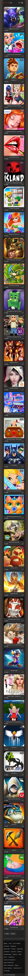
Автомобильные (7, 954)
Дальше (13, 933)
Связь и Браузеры (8, 968)
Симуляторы (20, 949)
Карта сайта (12, 974)
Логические (6, 946)
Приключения (7, 949)
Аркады (5, 943)
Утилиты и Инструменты (9, 959)
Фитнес (5, 957)
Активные (19, 951)
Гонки (10, 943)
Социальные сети (17, 968)
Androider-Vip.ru (6, 2)
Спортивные (7, 951)
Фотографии (7, 970)
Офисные (15, 954)
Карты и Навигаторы (8, 962)
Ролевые (13, 949)
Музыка (16, 965)
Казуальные (13, 946)
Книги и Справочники (9, 965)
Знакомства (11, 957)
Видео (19, 954)
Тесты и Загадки (16, 943)
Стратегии (13, 951)
